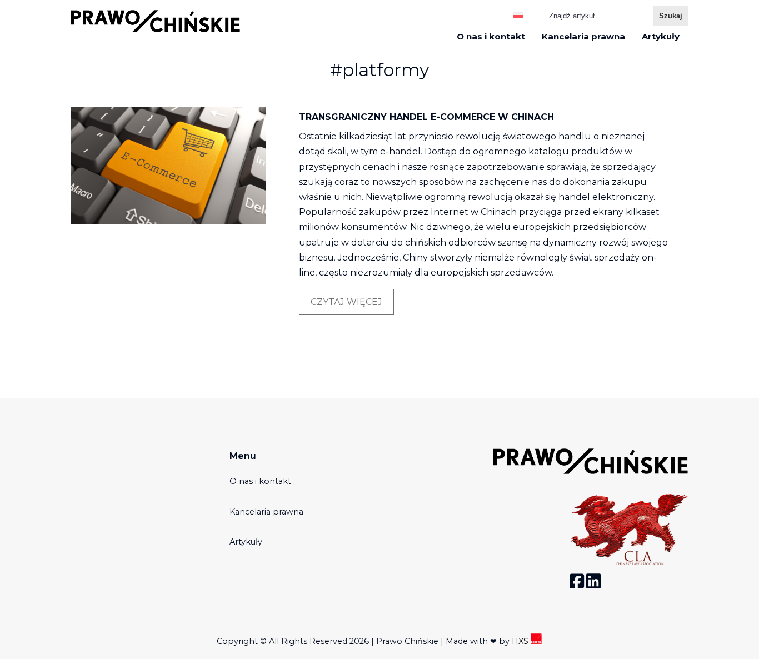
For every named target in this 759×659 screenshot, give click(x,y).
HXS (521, 641)
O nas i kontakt (491, 37)
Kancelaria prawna (583, 37)
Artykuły (661, 37)
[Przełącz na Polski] (517, 14)
